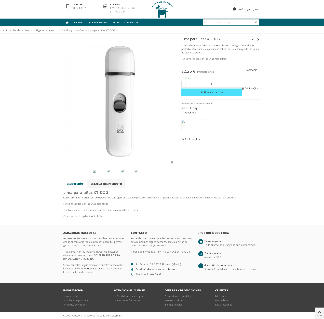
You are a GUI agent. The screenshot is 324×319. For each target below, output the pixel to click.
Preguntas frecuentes (128, 300)
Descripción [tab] (75, 183)
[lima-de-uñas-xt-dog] (172, 161)
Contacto (131, 22)
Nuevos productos (175, 300)
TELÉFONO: (78, 4)
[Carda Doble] (252, 39)
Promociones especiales (178, 296)
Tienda (78, 22)
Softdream (116, 315)
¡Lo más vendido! (174, 304)
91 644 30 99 (93, 268)
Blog (116, 22)
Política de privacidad (77, 300)
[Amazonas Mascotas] (162, 9)
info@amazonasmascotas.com (160, 269)
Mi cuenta (220, 296)
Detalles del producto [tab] (106, 183)
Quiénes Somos (97, 22)
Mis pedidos (221, 300)
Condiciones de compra (130, 296)
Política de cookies (76, 304)
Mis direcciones (223, 304)
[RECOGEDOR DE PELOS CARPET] (258, 39)
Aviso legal (72, 296)
